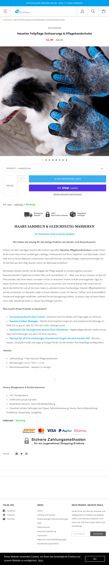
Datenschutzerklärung (46, 531)
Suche (39, 510)
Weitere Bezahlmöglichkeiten (67, 194)
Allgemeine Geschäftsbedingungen (51, 539)
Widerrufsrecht (43, 527)
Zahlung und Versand (46, 515)
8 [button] (66, 160)
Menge (10, 185)
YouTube (11, 519)
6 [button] (59, 160)
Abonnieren (98, 534)
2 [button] (46, 160)
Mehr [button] (40, 560)
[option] (54, 101)
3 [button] (49, 160)
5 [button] (56, 160)
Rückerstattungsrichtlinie (47, 543)
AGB (39, 523)
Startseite (7, 20)
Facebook (11, 510)
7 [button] (63, 160)
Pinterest (11, 515)
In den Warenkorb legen (67, 178)
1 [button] (42, 160)
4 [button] (52, 160)
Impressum (42, 535)
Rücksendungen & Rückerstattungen (52, 519)
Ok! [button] (95, 559)
